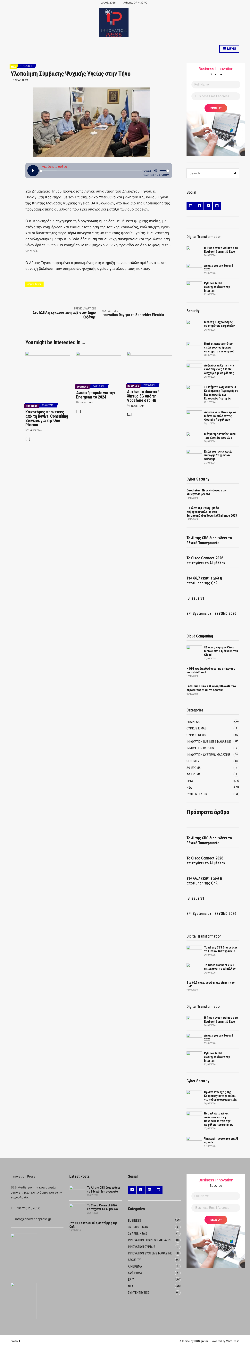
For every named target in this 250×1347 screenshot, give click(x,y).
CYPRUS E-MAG (196, 728)
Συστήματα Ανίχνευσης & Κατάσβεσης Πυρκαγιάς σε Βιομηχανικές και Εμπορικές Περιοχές (221, 392)
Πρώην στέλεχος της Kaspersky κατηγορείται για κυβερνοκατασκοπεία (220, 1095)
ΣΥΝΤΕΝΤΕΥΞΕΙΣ (197, 794)
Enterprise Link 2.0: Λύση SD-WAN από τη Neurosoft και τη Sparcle (211, 688)
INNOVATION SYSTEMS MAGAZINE (208, 755)
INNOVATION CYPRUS (200, 748)
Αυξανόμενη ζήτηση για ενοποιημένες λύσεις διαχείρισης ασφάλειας (219, 369)
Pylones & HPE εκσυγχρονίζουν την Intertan (217, 286)
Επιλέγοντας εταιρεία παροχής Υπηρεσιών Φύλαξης (218, 455)
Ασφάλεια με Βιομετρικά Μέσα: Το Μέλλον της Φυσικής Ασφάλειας (220, 416)
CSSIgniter (201, 1341)
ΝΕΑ (13, 66)
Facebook (199, 206)
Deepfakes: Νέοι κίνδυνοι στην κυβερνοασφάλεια (207, 492)
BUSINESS (32, 406)
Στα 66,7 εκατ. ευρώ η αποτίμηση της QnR (204, 580)
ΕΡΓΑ (190, 781)
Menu (231, 49)
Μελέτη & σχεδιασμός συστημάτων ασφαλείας (219, 324)
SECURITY (193, 761)
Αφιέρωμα (194, 774)
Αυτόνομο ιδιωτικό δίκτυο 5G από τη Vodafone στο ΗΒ (143, 396)
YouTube (217, 206)
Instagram (208, 206)
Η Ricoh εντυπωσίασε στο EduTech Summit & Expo (221, 249)
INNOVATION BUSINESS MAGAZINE (209, 741)
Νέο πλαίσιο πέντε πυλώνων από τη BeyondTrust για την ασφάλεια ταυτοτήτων (218, 1119)
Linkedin (191, 206)
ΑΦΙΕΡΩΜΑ (194, 768)
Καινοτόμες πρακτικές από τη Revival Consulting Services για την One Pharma (46, 418)
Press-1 (15, 1341)
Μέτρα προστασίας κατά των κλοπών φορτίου (220, 435)
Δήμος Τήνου (34, 284)
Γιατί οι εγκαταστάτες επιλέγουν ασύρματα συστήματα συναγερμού (219, 347)
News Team (21, 80)
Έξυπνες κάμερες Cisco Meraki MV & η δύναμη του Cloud (221, 651)
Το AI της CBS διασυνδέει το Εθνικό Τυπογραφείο (209, 540)
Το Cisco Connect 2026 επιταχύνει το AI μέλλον (206, 560)
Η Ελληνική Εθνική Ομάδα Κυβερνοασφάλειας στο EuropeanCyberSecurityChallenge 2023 (212, 511)
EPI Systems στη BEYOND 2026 (211, 613)
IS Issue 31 (195, 598)
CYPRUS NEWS (196, 735)
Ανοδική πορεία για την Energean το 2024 (95, 394)
